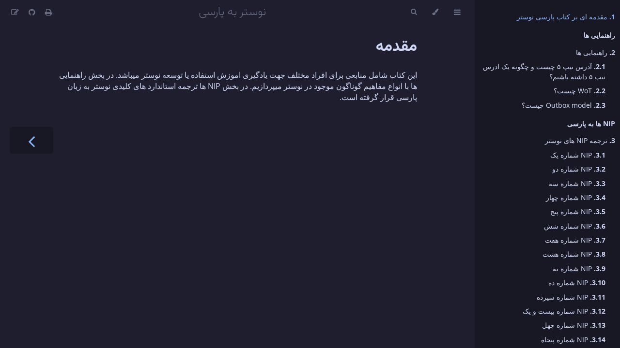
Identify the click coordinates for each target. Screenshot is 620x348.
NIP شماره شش (574, 226)
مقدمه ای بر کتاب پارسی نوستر (566, 16)
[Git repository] (31, 12)
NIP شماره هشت (573, 254)
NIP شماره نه (579, 268)
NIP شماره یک (577, 155)
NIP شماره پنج (577, 211)
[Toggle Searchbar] (413, 12)
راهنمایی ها (595, 52)
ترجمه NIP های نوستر (580, 140)
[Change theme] (435, 12)
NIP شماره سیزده (571, 297)
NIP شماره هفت (575, 240)
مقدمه (396, 47)
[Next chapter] (31, 140)
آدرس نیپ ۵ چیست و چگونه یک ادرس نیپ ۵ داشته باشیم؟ (544, 71)
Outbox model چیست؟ (563, 105)
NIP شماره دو (578, 169)
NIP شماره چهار (575, 197)
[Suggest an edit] (15, 12)
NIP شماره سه (577, 183)
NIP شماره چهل (573, 325)
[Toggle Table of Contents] (457, 12)
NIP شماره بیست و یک (564, 311)
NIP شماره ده (576, 282)
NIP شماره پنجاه (573, 339)
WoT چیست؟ (579, 90)
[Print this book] (47, 12)
